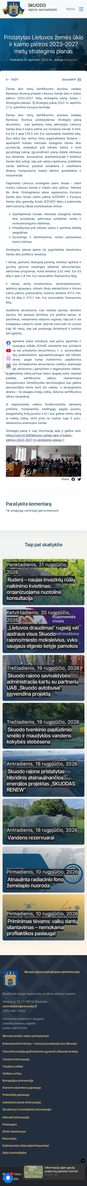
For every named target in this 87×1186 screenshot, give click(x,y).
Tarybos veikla (12, 1066)
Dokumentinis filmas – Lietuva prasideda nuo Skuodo (39, 1043)
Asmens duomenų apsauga (21, 1087)
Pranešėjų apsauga (15, 1094)
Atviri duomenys (14, 1131)
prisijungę (17, 510)
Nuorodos (9, 1138)
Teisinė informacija (16, 1059)
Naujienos (70, 59)
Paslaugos (9, 1124)
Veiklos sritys (12, 1073)
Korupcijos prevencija (17, 1080)
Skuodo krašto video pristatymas (25, 1036)
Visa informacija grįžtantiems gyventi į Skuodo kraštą (40, 1051)
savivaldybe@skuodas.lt (19, 1006)
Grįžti (14, 79)
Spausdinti (69, 79)
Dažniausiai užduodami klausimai (25, 1145)
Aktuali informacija (15, 1117)
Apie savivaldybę (14, 1152)
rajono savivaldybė (42, 7)
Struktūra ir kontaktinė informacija (26, 1109)
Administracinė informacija (21, 1102)
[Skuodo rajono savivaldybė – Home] (13, 9)
